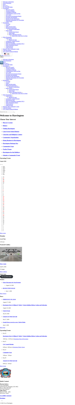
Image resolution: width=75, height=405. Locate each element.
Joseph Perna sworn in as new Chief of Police (14, 322)
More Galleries (3, 271)
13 (3, 200)
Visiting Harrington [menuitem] (9, 128)
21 (3, 211)
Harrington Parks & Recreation (21, 339)
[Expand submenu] (9, 66)
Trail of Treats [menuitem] (7, 149)
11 (3, 198)
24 (3, 215)
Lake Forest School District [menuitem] (11, 131)
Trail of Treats (6, 310)
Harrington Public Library (19, 347)
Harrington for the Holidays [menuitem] (11, 152)
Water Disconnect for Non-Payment (12, 282)
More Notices (3, 293)
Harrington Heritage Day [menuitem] (10, 143)
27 (3, 178)
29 (3, 180)
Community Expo (7, 352)
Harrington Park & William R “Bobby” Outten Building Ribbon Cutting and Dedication (25, 305)
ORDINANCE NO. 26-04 (9, 299)
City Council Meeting (8, 344)
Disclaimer (2, 398)
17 (3, 205)
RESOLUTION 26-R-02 (9, 288)
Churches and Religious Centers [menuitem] (12, 134)
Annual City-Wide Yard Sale (10, 316)
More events (3, 233)
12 (3, 199)
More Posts (2, 327)
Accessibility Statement (5, 395)
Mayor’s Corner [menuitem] (8, 122)
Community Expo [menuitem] (8, 146)
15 (3, 203)
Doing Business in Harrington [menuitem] (12, 140)
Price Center (3, 264)
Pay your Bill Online (6, 276)
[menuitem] (8, 1)
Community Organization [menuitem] (11, 137)
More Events (3, 366)
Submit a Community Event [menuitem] (11, 155)
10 (3, 196)
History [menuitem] (5, 125)
